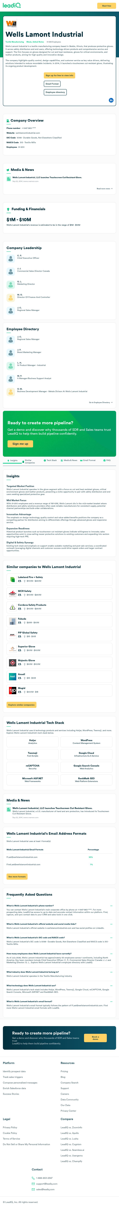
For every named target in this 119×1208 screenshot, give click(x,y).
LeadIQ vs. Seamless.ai (72, 1150)
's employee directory (59, 963)
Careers (65, 1094)
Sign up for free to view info (59, 75)
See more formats (17, 876)
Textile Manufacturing (54, 976)
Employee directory (55, 92)
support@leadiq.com (46, 1184)
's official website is (55, 926)
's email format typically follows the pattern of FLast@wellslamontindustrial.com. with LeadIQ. (57, 1005)
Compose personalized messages (20, 1083)
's (58, 941)
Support (65, 1088)
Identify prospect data (14, 1071)
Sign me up (20, 443)
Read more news (103, 189)
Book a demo (95, 1038)
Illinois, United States (35, 42)
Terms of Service (11, 1139)
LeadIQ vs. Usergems (72, 1156)
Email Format (52, 84)
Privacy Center (68, 1111)
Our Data (65, 1105)
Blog (63, 1077)
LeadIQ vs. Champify (71, 1161)
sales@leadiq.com (45, 1189)
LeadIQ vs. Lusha (69, 1139)
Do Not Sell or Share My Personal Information (26, 1144)
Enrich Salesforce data (14, 1088)
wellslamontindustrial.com (59, 928)
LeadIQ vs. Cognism (71, 1144)
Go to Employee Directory (99, 402)
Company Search (69, 1083)
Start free (106, 6)
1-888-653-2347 (44, 1178)
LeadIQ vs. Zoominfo (71, 1127)
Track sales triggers (13, 1077)
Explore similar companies (21, 705)
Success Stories (11, 1094)
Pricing (64, 1071)
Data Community (70, 1099)
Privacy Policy (10, 1127)
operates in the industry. (39, 974)
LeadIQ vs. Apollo (70, 1133)
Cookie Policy (10, 1133)
